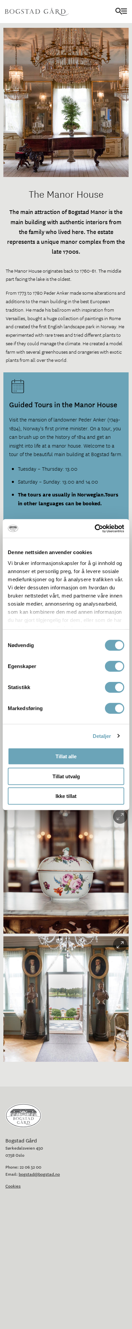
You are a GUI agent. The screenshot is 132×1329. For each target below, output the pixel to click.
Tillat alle (66, 756)
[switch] (114, 666)
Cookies (13, 1186)
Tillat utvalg (66, 776)
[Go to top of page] (123, 1304)
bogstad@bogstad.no (39, 1174)
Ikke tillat (66, 796)
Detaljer (102, 736)
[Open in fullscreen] (120, 816)
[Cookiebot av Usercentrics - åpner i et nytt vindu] (95, 528)
